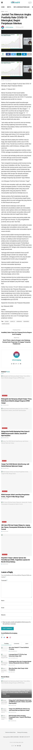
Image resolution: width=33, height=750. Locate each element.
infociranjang (9, 27)
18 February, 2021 (20, 27)
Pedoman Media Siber (10, 732)
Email (2, 607)
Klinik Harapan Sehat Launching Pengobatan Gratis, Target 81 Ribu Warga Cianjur (20, 717)
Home (2, 7)
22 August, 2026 (5, 468)
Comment (4, 580)
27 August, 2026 (5, 405)
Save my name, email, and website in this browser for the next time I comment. (17, 622)
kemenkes (26, 321)
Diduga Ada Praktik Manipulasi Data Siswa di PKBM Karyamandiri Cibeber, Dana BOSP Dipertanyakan (15, 433)
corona (6, 321)
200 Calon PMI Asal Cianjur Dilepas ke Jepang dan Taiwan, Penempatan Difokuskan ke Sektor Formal (16, 527)
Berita (9, 7)
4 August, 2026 (5, 531)
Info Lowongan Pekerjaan (21, 7)
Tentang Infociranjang (22, 732)
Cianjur (4, 395)
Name (2, 600)
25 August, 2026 (5, 437)
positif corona (5, 323)
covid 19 (12, 321)
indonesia (19, 321)
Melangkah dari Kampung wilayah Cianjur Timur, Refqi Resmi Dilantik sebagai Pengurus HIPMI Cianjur (16, 401)
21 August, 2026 (5, 498)
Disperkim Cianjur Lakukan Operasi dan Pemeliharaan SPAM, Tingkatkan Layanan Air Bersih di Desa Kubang (15, 560)
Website (3, 615)
